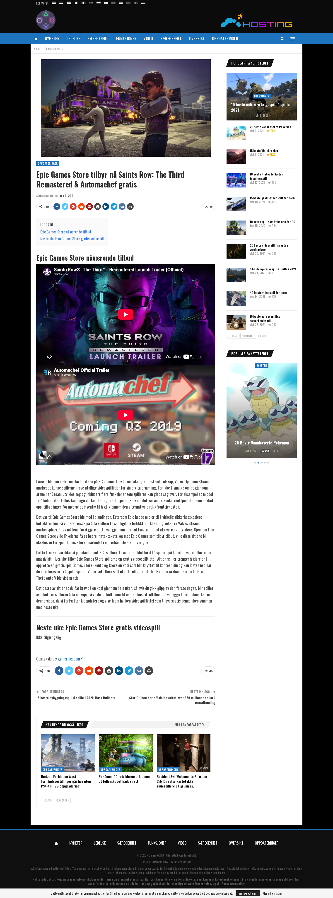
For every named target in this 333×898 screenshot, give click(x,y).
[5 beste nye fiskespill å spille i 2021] (236, 275)
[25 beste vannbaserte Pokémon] (236, 133)
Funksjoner (126, 38)
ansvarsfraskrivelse (197, 883)
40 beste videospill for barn (268, 292)
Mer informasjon (272, 893)
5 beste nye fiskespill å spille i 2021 (273, 269)
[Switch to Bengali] (128, 2)
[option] (262, 411)
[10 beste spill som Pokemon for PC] (236, 228)
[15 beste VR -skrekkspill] (236, 156)
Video (148, 38)
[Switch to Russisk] (54, 2)
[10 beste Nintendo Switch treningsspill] (236, 180)
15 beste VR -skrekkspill (265, 150)
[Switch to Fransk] (76, 2)
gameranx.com (69, 659)
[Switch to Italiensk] (84, 2)
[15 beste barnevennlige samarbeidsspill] (236, 322)
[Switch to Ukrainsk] (121, 2)
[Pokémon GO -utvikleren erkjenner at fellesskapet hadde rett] (125, 753)
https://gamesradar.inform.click (83, 868)
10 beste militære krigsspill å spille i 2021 (261, 107)
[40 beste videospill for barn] (236, 298)
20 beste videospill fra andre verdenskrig (269, 247)
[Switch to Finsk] (69, 2)
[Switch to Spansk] (106, 2)
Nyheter (52, 38)
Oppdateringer (225, 38)
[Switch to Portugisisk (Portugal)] (136, 2)
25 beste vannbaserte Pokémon (270, 126)
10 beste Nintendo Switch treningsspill (266, 176)
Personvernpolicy (233, 883)
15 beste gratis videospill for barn (272, 197)
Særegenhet (98, 38)
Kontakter (42, 3)
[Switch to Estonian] (61, 2)
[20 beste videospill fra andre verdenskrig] (236, 251)
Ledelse (73, 38)
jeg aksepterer (247, 893)
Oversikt (197, 38)
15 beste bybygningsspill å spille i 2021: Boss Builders (75, 697)
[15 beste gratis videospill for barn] (236, 204)
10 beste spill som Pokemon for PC (272, 221)
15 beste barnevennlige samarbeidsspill (265, 318)
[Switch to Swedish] (113, 2)
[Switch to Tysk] (143, 2)
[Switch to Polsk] (99, 2)
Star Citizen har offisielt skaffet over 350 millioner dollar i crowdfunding (172, 700)
